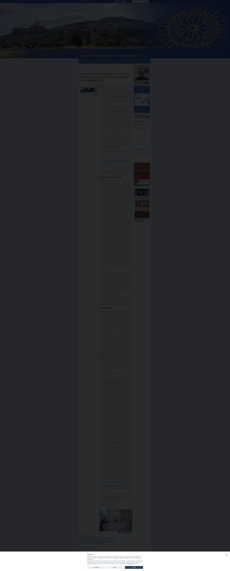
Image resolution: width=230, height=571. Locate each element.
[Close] (226, 555)
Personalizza (96, 567)
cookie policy (130, 563)
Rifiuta (115, 567)
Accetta (134, 567)
